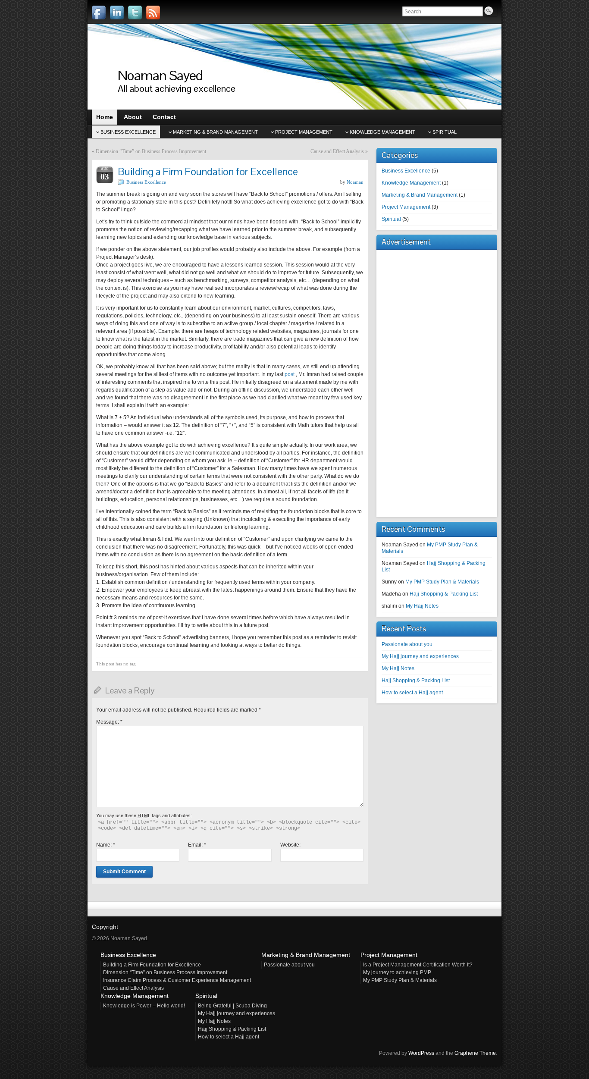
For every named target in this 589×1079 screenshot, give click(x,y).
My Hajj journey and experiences (420, 656)
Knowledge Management (382, 132)
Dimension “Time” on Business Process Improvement (151, 151)
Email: (197, 845)
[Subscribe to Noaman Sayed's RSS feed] (153, 12)
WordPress (421, 1053)
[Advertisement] (407, 381)
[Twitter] (135, 12)
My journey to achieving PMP (397, 972)
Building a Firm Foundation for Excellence (152, 965)
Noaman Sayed (160, 75)
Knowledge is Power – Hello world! (144, 1006)
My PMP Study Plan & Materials (442, 582)
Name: (105, 845)
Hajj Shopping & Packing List (444, 594)
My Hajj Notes (422, 606)
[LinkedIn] (117, 12)
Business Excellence (128, 132)
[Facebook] (99, 12)
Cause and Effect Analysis (337, 151)
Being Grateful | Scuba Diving (232, 1006)
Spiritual (444, 132)
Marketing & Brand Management (215, 132)
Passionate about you (407, 644)
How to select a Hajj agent (412, 693)
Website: (290, 845)
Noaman (355, 182)
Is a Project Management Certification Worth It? (418, 965)
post (290, 374)
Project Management (303, 132)
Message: (109, 722)
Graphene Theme (475, 1053)
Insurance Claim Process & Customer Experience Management (177, 980)
